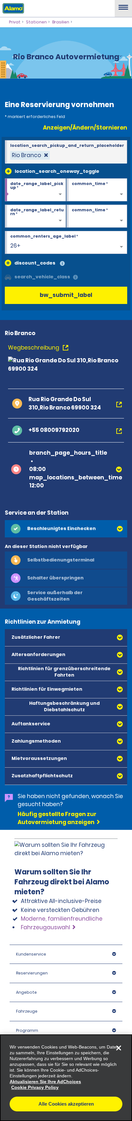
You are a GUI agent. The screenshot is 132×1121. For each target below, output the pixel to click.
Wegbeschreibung (34, 347)
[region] (66, 1077)
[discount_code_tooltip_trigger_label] (62, 263)
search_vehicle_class (42, 277)
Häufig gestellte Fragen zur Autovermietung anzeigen (57, 818)
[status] (30, 155)
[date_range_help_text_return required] (35, 216)
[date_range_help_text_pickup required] (35, 190)
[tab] (66, 528)
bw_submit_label (66, 295)
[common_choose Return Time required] (97, 216)
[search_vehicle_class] (75, 277)
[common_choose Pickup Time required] (97, 190)
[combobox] (66, 152)
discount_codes (34, 263)
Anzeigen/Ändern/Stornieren (85, 127)
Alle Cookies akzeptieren (66, 1104)
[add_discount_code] (8, 263)
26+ (15, 245)
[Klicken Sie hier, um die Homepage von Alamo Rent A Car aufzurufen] (12, 8)
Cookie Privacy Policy (35, 1087)
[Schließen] (118, 1048)
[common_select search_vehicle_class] (8, 277)
